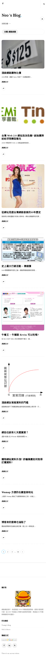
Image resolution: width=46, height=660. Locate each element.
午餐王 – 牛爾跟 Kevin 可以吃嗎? (20, 334)
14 (18, 552)
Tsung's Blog (6, 625)
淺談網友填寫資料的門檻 (15, 402)
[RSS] (14, 645)
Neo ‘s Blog (11, 15)
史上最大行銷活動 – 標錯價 (16, 266)
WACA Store (6, 629)
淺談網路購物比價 (11, 72)
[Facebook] (2, 4)
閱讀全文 (5, 82)
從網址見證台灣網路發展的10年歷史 (21, 212)
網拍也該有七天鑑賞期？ (15, 432)
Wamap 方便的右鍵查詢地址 (17, 492)
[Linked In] (9, 645)
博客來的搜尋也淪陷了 (14, 522)
